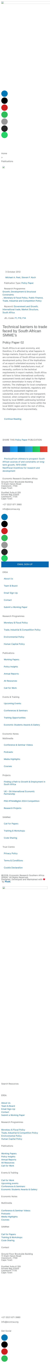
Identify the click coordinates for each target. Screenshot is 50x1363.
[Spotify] (4, 114)
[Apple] (4, 121)
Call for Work (10, 688)
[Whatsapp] (4, 135)
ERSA (5, 572)
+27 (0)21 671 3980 (12, 504)
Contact (8, 600)
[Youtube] (4, 107)
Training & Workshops (14, 830)
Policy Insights (11, 666)
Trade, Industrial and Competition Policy (22, 300)
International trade (11, 309)
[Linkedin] (4, 93)
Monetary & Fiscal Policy (16, 297)
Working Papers (11, 659)
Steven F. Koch (29, 277)
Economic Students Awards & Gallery (22, 724)
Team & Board (10, 585)
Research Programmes (13, 616)
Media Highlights (12, 759)
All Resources (10, 681)
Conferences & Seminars (16, 710)
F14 (24, 318)
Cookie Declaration (13, 867)
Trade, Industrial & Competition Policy (22, 629)
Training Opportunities (15, 717)
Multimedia (8, 738)
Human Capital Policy (14, 644)
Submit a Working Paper (15, 607)
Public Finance (36, 297)
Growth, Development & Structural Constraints (19, 293)
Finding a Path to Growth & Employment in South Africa (24, 783)
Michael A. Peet (12, 277)
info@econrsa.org (11, 509)
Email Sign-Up (11, 593)
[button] (6, 449)
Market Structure (30, 309)
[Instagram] (4, 128)
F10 (19, 318)
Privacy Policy (11, 853)
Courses (8, 766)
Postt (7, 881)
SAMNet (7, 817)
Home (4, 153)
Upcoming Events (12, 703)
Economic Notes (11, 734)
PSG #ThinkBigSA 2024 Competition (21, 801)
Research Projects (12, 808)
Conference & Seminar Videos (18, 745)
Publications (7, 161)
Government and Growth (26, 306)
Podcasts (8, 752)
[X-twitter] (4, 100)
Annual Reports (11, 673)
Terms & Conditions (13, 860)
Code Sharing (10, 838)
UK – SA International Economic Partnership (19, 792)
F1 (16, 318)
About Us (8, 578)
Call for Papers (11, 823)
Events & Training (11, 697)
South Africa (9, 312)
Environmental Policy (14, 637)
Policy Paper (21, 439)
